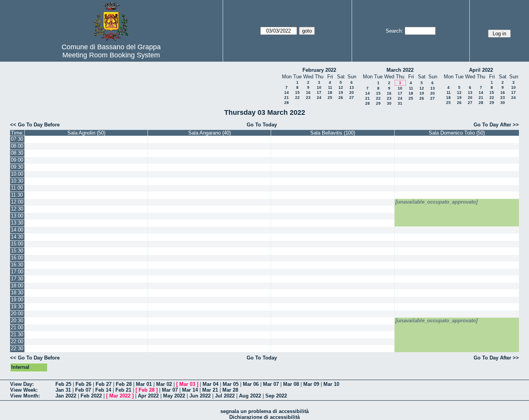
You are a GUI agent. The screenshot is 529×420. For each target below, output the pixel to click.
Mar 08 (291, 384)
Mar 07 (271, 384)
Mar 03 (187, 384)
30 (389, 103)
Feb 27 (104, 384)
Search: (394, 31)
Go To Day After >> (496, 125)
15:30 (17, 251)
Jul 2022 (225, 396)
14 (286, 92)
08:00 (17, 146)
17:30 (17, 279)
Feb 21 (123, 390)
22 (297, 97)
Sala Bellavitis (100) (332, 133)
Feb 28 (124, 384)
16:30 (17, 265)
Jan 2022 (65, 396)
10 (319, 87)
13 (351, 87)
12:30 (17, 209)
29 (378, 103)
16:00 (17, 258)
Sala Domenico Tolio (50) (457, 133)
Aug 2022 (250, 396)
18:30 (17, 293)
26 (340, 97)
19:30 (17, 306)
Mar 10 (331, 384)
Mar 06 (251, 384)
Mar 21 (210, 390)
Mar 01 (144, 384)
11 (330, 87)
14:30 (17, 237)
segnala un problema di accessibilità (264, 411)
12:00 (17, 202)
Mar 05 (231, 384)
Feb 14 (103, 390)
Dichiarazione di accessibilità (264, 417)
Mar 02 (164, 384)
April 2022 (481, 70)
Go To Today (262, 125)
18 (330, 92)
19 (340, 92)
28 (286, 102)
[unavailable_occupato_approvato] (436, 202)
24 (319, 97)
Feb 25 (63, 384)
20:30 (17, 320)
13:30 (17, 223)
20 (351, 92)
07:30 (17, 139)
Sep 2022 (276, 396)
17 (319, 92)
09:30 (17, 167)
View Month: (25, 396)
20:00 (17, 313)
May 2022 (174, 396)
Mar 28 (230, 390)
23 (308, 97)
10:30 (17, 181)
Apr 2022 (148, 396)
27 (351, 97)
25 (330, 97)
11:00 (17, 188)
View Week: (24, 390)
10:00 (17, 174)
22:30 (17, 348)
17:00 (17, 272)
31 (400, 103)
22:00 (17, 341)
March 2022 (400, 70)
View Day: (22, 384)
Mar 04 (210, 384)
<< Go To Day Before (35, 125)
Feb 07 (83, 390)
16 (308, 92)
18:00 (17, 286)
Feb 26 (83, 384)
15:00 (17, 244)
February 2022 (319, 70)
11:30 (17, 195)
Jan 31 (63, 390)
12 (340, 87)
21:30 (17, 334)
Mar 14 (190, 390)
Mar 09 (311, 384)
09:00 (17, 160)
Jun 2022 (200, 396)
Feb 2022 (91, 396)
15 (297, 92)
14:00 (17, 230)
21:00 (17, 327)
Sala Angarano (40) (209, 133)
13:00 (17, 216)
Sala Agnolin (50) (86, 133)
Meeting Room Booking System (111, 55)
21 (286, 97)
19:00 (17, 299)
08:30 (17, 153)
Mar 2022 (120, 396)
